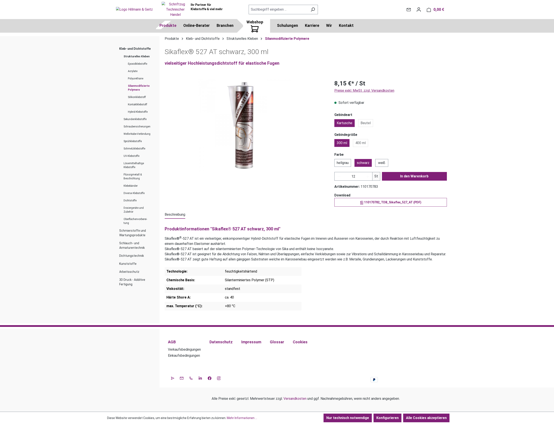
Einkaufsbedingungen (184, 355)
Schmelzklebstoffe (134, 148)
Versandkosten (294, 399)
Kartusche (344, 123)
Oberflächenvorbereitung (135, 221)
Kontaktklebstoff (137, 104)
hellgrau (343, 163)
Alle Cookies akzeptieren (426, 418)
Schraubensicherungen (137, 126)
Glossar (277, 342)
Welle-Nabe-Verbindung (137, 133)
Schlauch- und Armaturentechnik (132, 245)
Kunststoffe (128, 263)
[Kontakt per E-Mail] (409, 9)
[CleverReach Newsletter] (172, 377)
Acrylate (132, 71)
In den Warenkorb (414, 176)
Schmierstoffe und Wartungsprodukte (132, 233)
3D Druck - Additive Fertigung (132, 282)
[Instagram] (219, 377)
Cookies (300, 342)
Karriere (312, 25)
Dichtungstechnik (131, 255)
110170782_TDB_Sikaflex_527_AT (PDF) (392, 202)
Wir (329, 25)
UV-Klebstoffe (131, 155)
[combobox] (278, 9)
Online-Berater (196, 25)
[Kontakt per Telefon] (191, 377)
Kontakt (346, 25)
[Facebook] (209, 377)
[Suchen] (313, 9)
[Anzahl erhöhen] (367, 176)
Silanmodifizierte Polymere (139, 87)
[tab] (175, 215)
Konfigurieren (387, 418)
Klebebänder (131, 185)
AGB (172, 342)
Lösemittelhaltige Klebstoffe (134, 165)
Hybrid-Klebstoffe (138, 111)
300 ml (342, 143)
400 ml (360, 143)
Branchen (225, 25)
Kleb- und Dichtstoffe (135, 48)
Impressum (251, 342)
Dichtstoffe (130, 200)
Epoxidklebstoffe (137, 63)
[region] (245, 125)
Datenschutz (221, 342)
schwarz (363, 163)
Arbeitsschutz (129, 271)
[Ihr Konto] (419, 9)
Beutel (366, 123)
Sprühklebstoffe (133, 141)
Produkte (167, 25)
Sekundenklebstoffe (135, 119)
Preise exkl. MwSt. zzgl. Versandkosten (364, 90)
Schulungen (287, 25)
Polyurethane (135, 78)
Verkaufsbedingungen (184, 349)
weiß (381, 163)
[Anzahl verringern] (338, 176)
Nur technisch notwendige (347, 418)
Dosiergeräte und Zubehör (134, 209)
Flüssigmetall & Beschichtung (133, 176)
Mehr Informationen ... (242, 418)
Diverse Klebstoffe (134, 193)
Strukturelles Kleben (137, 56)
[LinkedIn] (200, 377)
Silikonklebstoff (137, 97)
